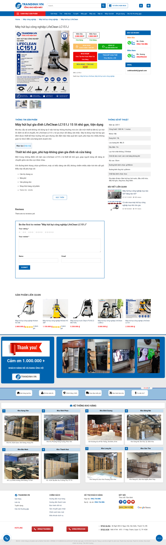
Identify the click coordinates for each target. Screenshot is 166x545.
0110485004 (60, 541)
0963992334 (142, 57)
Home (17, 19)
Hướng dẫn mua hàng (57, 499)
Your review (24, 237)
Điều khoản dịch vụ (56, 516)
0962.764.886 (142, 44)
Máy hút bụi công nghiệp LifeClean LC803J (110, 322)
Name (21, 256)
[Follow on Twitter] (125, 502)
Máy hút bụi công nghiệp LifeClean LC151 (137, 322)
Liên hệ (17, 502)
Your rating (24, 229)
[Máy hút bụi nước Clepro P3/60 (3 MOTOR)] (83, 308)
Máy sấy (92, 14)
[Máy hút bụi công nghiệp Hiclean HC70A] (28, 308)
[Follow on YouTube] (133, 502)
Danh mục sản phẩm (29, 14)
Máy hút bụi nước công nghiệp (105, 76)
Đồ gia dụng (120, 14)
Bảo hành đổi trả (55, 505)
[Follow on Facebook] (121, 502)
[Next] (66, 64)
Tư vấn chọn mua (119, 5)
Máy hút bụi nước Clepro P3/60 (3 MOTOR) (82, 322)
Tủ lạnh (76, 14)
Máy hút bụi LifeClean (69, 19)
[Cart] (149, 6)
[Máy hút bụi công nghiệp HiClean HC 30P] (55, 308)
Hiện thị (27, 146)
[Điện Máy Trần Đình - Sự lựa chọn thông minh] (29, 5)
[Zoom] (18, 96)
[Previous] (19, 64)
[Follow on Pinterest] (129, 502)
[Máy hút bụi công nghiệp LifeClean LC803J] (110, 308)
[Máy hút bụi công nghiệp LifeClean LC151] (138, 308)
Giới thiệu (54, 14)
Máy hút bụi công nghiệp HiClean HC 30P (55, 322)
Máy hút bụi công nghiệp (48, 19)
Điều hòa (67, 14)
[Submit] (103, 5)
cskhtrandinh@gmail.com (137, 70)
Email (64, 256)
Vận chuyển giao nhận (57, 509)
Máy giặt (84, 14)
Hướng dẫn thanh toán (57, 502)
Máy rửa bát (109, 14)
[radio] (79, 35)
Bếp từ (100, 14)
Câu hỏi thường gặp (134, 14)
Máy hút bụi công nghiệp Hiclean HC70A (26, 322)
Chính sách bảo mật (56, 512)
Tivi (61, 14)
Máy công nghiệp (29, 19)
